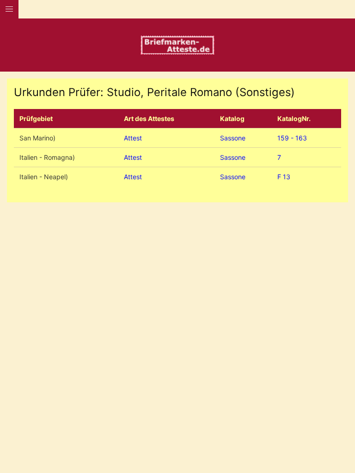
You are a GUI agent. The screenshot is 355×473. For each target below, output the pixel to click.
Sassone (232, 138)
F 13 (283, 177)
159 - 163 (292, 138)
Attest (133, 138)
